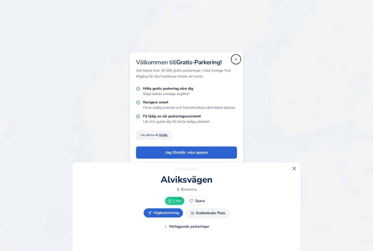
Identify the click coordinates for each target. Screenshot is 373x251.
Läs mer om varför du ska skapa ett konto (187, 168)
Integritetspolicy (172, 188)
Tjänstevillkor (199, 188)
